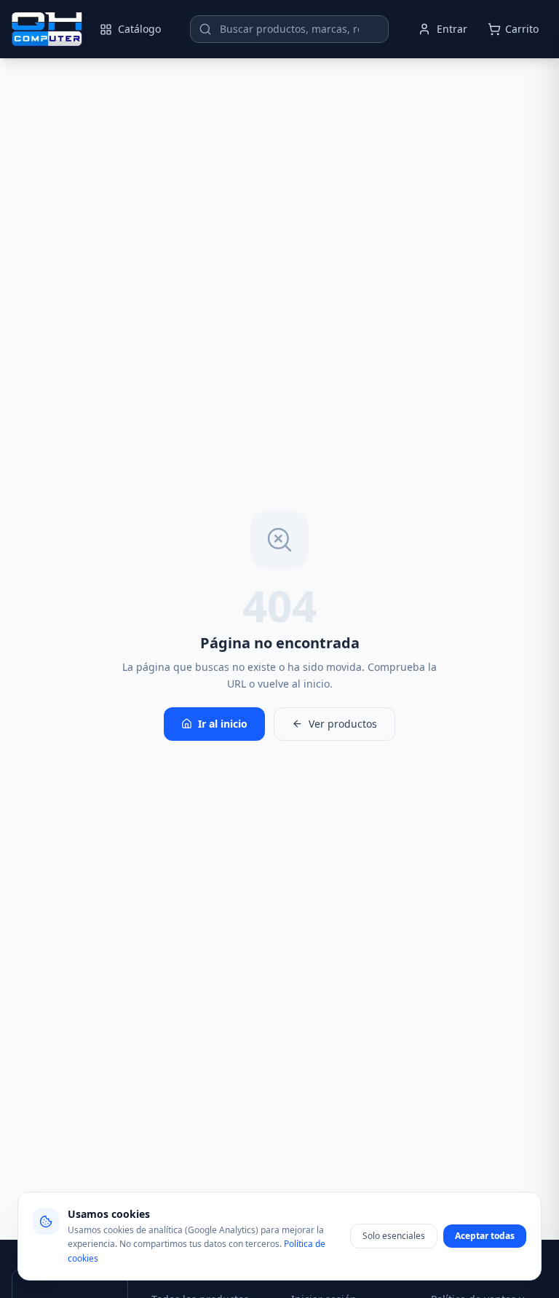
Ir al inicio (222, 724)
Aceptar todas (485, 1236)
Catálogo (139, 29)
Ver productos (343, 724)
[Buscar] (205, 29)
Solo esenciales (393, 1236)
